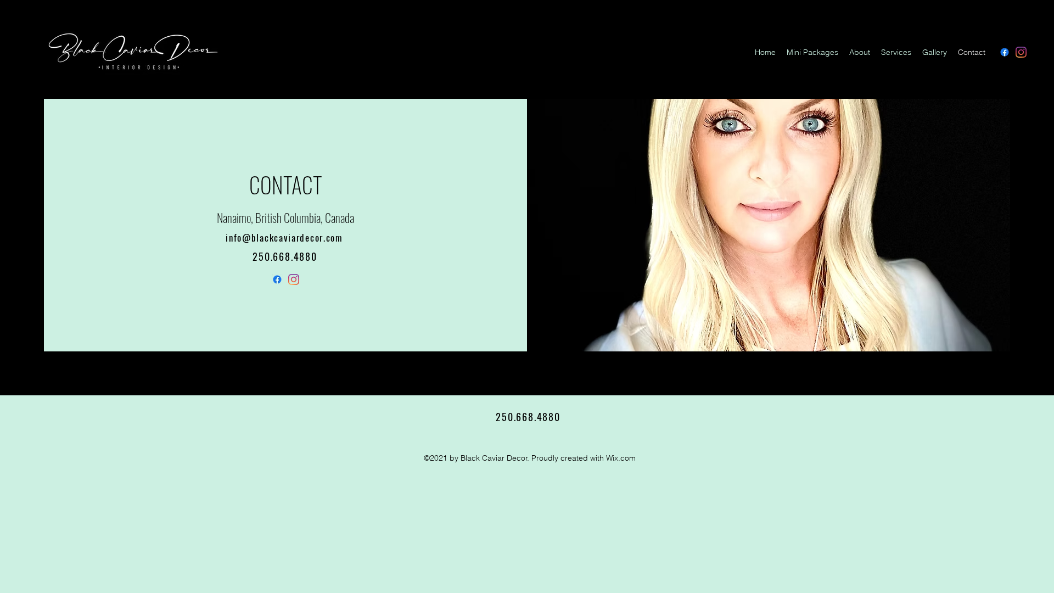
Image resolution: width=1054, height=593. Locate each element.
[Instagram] (1021, 52)
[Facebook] (1004, 52)
